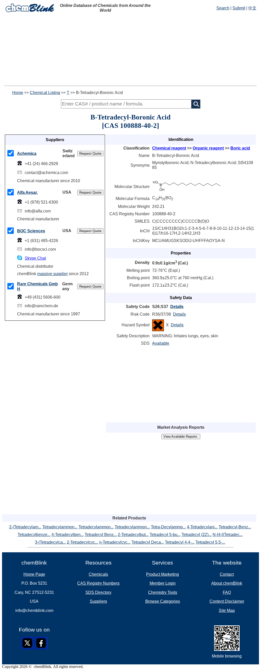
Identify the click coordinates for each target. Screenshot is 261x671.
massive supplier (52, 274)
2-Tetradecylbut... (133, 534)
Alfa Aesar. (27, 192)
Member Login (163, 583)
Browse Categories (162, 601)
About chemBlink (226, 583)
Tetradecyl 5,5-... (210, 542)
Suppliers (98, 601)
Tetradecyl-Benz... (235, 527)
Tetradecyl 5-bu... (165, 534)
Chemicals (98, 574)
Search (222, 8)
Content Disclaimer (227, 601)
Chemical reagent (169, 148)
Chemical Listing (45, 92)
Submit (238, 8)
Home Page (34, 574)
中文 (252, 8)
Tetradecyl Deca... (148, 542)
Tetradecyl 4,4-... (179, 542)
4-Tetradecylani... (202, 527)
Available (160, 343)
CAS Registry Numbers (98, 583)
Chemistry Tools (162, 592)
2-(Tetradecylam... (25, 527)
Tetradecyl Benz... (101, 534)
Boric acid (240, 148)
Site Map (227, 610)
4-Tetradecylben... (67, 534)
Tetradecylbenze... (34, 534)
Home (17, 92)
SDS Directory (98, 592)
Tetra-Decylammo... (168, 527)
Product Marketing (162, 574)
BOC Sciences (31, 231)
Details (177, 306)
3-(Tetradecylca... (50, 542)
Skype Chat (35, 258)
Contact (227, 574)
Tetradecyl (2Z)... (196, 534)
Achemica (26, 153)
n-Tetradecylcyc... (114, 542)
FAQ (227, 592)
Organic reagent (208, 148)
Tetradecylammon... (59, 527)
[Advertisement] (130, 50)
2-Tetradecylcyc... (82, 542)
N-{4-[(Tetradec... (228, 534)
